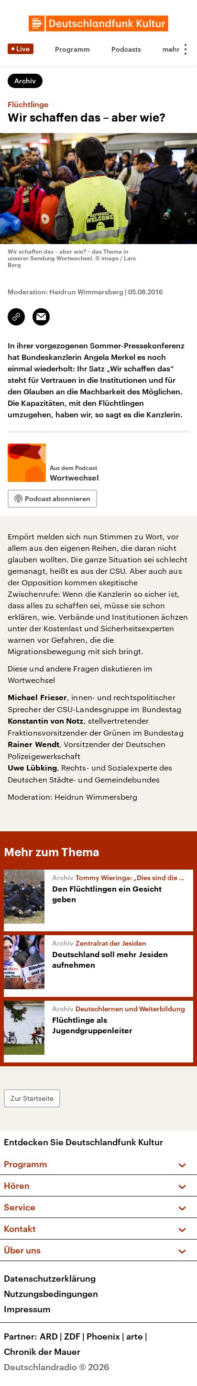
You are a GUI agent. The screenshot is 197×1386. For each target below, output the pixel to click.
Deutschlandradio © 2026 (56, 1367)
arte (136, 1336)
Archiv (25, 81)
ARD (51, 1336)
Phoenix (105, 1336)
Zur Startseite (32, 1098)
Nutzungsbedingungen (51, 1293)
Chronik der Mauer (42, 1351)
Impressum (27, 1309)
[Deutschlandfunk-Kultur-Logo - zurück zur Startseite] (98, 23)
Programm (72, 49)
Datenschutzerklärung (50, 1278)
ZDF (74, 1336)
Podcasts (126, 49)
